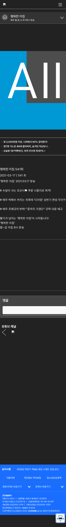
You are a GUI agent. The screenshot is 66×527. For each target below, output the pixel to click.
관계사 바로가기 (43, 486)
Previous (4, 332)
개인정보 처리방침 (32, 477)
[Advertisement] (33, 427)
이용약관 (10, 477)
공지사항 (6, 469)
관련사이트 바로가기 (12, 486)
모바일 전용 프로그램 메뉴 (62, 17)
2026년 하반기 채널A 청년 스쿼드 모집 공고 (38, 469)
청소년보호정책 (54, 477)
